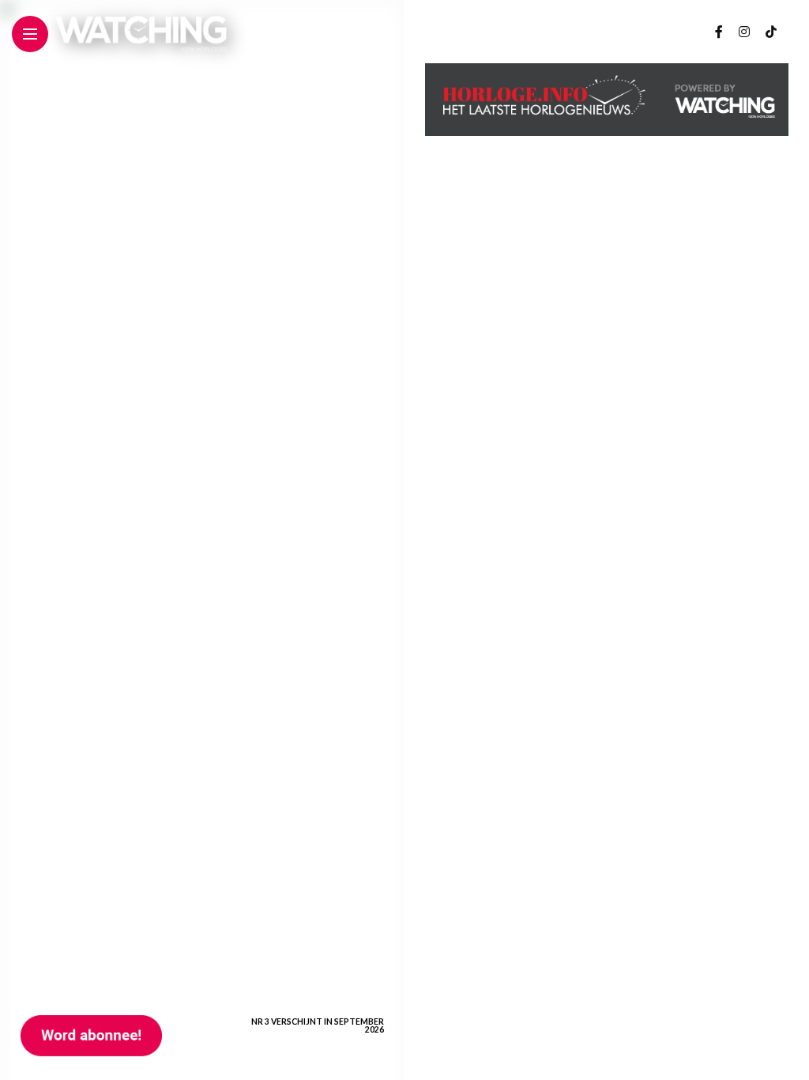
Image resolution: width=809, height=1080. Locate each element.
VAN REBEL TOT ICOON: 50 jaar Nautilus (319, 928)
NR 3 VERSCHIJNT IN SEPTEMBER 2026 (317, 1025)
